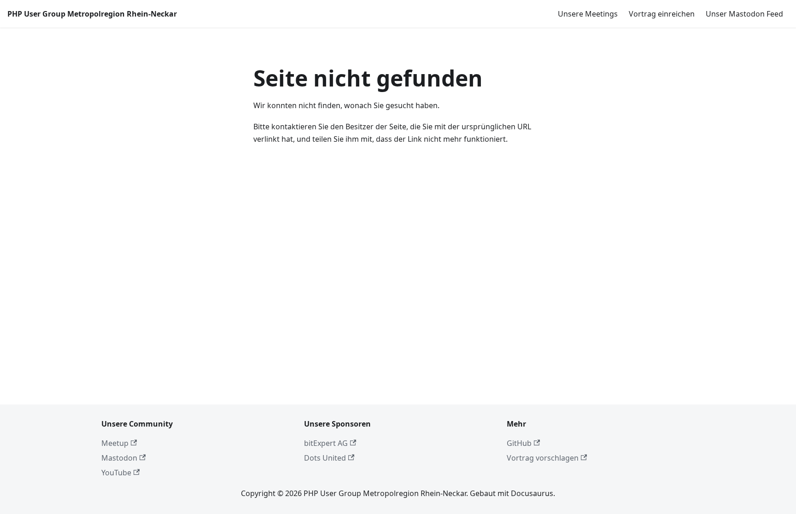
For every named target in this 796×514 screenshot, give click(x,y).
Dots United (325, 458)
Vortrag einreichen (662, 14)
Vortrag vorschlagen (543, 458)
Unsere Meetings (588, 14)
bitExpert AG (326, 443)
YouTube (116, 473)
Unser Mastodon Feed (744, 14)
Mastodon (119, 458)
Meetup (115, 443)
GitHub (519, 443)
